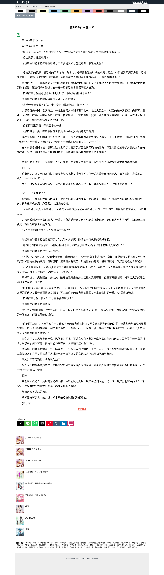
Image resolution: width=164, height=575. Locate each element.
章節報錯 (82, 409)
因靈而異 (32, 547)
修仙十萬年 (43, 545)
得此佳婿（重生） (54, 545)
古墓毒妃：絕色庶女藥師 (46, 547)
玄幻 (24, 6)
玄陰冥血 (20, 545)
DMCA (83, 558)
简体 (145, 2)
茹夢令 (92, 545)
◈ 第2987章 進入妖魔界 (25, 16)
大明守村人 (136, 543)
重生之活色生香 (83, 545)
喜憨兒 (58, 547)
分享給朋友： (22, 419)
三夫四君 (87, 547)
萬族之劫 (34, 545)
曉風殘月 (107, 547)
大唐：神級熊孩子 (61, 543)
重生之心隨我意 (97, 547)
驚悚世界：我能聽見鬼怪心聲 (72, 547)
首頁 (17, 6)
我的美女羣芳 (126, 543)
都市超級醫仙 (74, 543)
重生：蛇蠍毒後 (110, 545)
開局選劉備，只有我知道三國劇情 (100, 543)
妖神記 (27, 545)
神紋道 (143, 543)
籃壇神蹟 (65, 545)
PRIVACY (88, 558)
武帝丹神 (29, 543)
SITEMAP (78, 558)
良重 (129, 547)
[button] (20, 423)
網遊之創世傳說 (22, 547)
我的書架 (136, 2)
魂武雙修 (83, 543)
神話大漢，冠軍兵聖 (119, 547)
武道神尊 (50, 543)
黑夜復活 (135, 547)
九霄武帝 (116, 543)
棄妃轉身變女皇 (122, 545)
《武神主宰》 (34, 6)
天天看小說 (22, 2)
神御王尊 (99, 545)
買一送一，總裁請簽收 (137, 545)
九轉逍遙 (73, 545)
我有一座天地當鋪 (39, 543)
